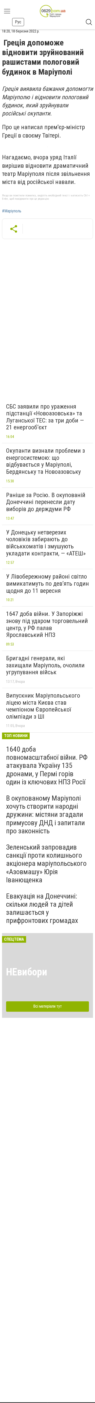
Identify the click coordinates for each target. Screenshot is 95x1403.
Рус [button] (18, 22)
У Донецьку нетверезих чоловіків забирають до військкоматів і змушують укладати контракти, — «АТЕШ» (46, 543)
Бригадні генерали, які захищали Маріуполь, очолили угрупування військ (45, 665)
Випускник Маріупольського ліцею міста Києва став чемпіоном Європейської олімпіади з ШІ (43, 706)
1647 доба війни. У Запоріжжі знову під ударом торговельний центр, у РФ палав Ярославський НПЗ (47, 624)
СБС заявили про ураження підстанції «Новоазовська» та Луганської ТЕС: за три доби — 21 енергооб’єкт (45, 417)
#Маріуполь (11, 211)
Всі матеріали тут (47, 1006)
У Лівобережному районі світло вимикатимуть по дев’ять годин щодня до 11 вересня (47, 583)
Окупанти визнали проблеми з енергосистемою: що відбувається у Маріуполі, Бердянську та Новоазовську (45, 461)
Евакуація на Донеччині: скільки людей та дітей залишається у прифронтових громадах (42, 908)
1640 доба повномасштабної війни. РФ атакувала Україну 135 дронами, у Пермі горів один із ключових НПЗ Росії (47, 765)
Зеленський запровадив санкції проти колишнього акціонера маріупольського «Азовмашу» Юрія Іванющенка (46, 863)
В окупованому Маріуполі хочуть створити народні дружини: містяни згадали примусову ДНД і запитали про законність (45, 814)
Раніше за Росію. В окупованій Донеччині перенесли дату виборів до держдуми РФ (45, 502)
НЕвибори (26, 972)
